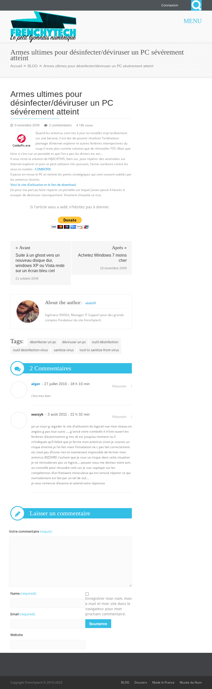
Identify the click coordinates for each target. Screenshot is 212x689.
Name (23, 593)
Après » (119, 247)
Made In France (163, 682)
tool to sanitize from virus (99, 350)
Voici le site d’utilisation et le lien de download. (43, 184)
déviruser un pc (74, 342)
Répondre (119, 386)
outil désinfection (105, 342)
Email (22, 614)
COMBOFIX (43, 169)
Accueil (16, 66)
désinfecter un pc (43, 342)
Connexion (169, 5)
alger (35, 384)
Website (16, 634)
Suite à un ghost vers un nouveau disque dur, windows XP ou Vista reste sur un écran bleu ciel (40, 263)
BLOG (33, 66)
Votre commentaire (30, 531)
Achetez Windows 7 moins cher (102, 258)
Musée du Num (191, 682)
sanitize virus (64, 350)
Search (196, 5)
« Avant (23, 247)
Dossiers (140, 682)
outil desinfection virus (30, 350)
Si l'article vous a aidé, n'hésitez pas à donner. (70, 206)
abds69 (90, 303)
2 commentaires (60, 125)
